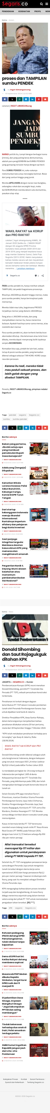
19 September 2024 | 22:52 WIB (18, 93)
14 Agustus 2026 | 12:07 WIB (13, 463)
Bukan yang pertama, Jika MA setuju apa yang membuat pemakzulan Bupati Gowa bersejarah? (14, 450)
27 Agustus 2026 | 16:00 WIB (13, 951)
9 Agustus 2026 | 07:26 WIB (13, 504)
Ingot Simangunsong (20, 89)
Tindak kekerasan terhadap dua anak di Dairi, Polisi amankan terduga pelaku (14, 1029)
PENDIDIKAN (8, 11)
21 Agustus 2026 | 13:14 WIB (13, 1061)
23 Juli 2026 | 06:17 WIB (11, 587)
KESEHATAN (24, 11)
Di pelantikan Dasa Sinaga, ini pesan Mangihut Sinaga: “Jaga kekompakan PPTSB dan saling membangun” (13, 1005)
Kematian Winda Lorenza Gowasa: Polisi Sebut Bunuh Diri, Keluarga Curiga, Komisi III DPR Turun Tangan (14, 490)
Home (4, 20)
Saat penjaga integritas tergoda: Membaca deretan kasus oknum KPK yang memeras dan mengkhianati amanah (15, 547)
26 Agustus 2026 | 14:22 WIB (13, 993)
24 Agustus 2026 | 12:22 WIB (13, 1019)
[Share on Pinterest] (39, 99)
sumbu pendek (20, 419)
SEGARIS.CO (18, 682)
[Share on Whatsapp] (20, 99)
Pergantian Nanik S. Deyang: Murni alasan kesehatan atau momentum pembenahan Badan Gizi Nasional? (14, 573)
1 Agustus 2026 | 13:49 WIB (12, 561)
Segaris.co (34, 415)
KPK (10, 908)
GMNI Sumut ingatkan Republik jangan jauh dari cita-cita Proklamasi (14, 1050)
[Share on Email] (45, 99)
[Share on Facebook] (5, 99)
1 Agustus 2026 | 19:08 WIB (13, 534)
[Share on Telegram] (26, 99)
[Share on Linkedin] (32, 99)
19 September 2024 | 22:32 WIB (18, 669)
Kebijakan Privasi (10, 1079)
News (11, 612)
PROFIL (37, 11)
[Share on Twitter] (12, 99)
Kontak (24, 1079)
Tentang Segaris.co (35, 1082)
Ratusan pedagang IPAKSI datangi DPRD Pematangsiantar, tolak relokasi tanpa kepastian (13, 938)
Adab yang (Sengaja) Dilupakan (14, 469)
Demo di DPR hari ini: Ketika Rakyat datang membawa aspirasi (14, 959)
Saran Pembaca (37, 1079)
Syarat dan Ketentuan (14, 1082)
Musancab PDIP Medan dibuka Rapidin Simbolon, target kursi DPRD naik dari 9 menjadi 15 (14, 980)
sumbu (6, 419)
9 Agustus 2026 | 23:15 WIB (13, 477)
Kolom (11, 20)
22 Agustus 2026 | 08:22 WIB (14, 1040)
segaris (22, 415)
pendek (12, 415)
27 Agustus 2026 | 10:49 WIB (13, 969)
